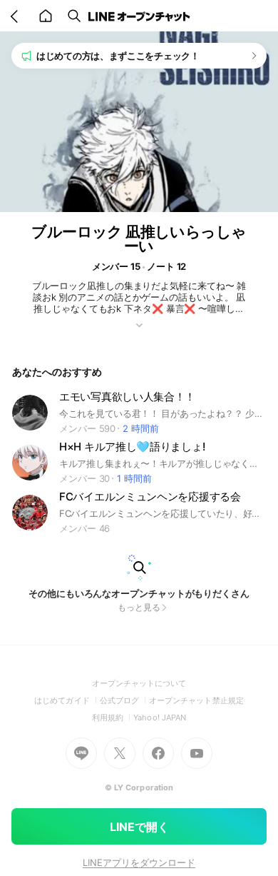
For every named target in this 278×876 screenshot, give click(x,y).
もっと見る (139, 607)
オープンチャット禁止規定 (196, 700)
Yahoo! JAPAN (159, 718)
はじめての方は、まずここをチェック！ (118, 55)
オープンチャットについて (139, 683)
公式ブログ (124, 700)
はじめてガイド (66, 700)
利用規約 (112, 718)
